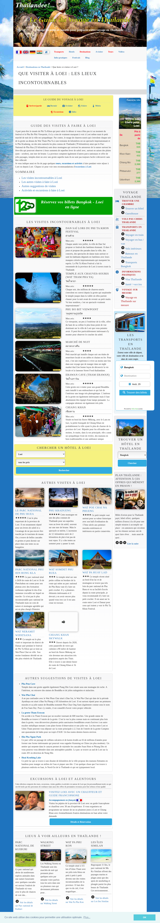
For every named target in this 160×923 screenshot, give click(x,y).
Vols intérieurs (133, 248)
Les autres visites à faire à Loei (40, 182)
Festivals (76, 57)
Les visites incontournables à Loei (42, 177)
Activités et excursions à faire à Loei (43, 190)
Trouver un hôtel (134, 208)
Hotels (72, 52)
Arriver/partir (34, 106)
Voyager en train (134, 234)
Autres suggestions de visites (39, 186)
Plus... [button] (86, 917)
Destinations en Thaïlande (38, 67)
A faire (82, 106)
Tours (110, 52)
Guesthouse (131, 213)
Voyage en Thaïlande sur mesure (129, 301)
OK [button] (144, 917)
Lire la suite (132, 543)
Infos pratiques (60, 57)
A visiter (99, 52)
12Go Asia (134, 409)
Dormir (52, 106)
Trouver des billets (137, 392)
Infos (72, 111)
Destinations (85, 52)
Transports (59, 52)
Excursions (56, 111)
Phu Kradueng (60, 510)
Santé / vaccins (133, 284)
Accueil (20, 67)
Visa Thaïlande (133, 279)
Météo (96, 106)
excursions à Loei (83, 166)
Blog (87, 57)
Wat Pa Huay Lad (94, 572)
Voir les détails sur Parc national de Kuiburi (24, 905)
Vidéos (121, 52)
